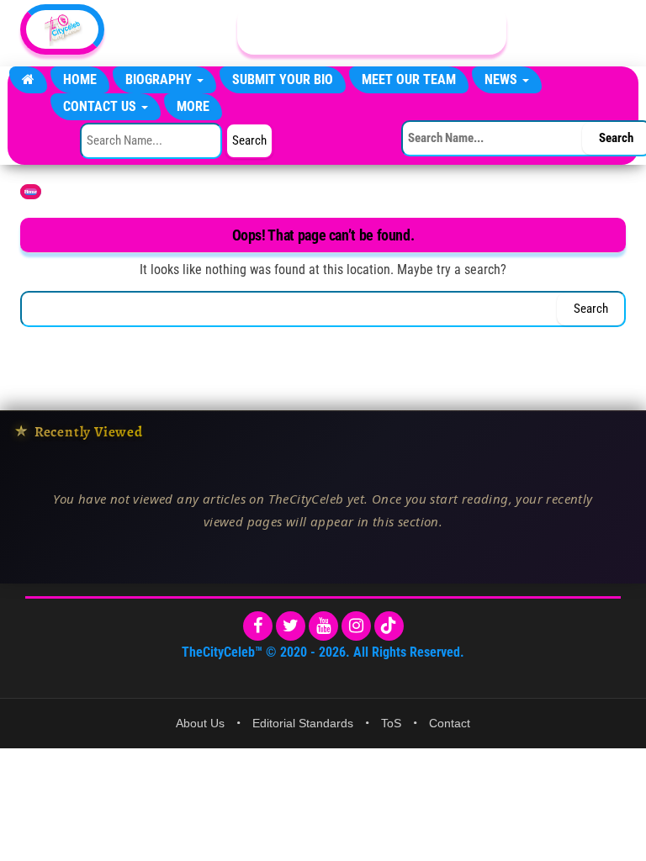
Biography (160, 79)
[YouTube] (323, 626)
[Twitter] (290, 626)
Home (80, 79)
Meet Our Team (409, 79)
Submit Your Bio (282, 79)
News (502, 79)
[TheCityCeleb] (28, 79)
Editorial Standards (302, 723)
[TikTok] (389, 626)
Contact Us (101, 106)
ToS (391, 723)
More (193, 106)
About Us (200, 723)
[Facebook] (258, 626)
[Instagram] (356, 626)
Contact (449, 723)
